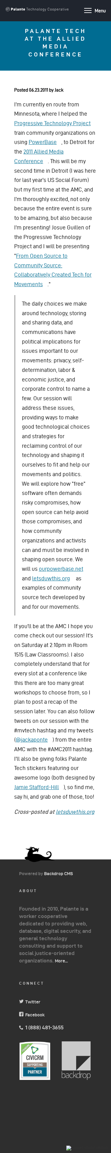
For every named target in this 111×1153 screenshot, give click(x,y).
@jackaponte (34, 739)
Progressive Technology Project (54, 123)
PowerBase (45, 142)
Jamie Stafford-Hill (39, 787)
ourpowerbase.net (63, 569)
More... (61, 960)
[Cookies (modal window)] (87, 1148)
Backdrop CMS (61, 873)
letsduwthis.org (53, 578)
